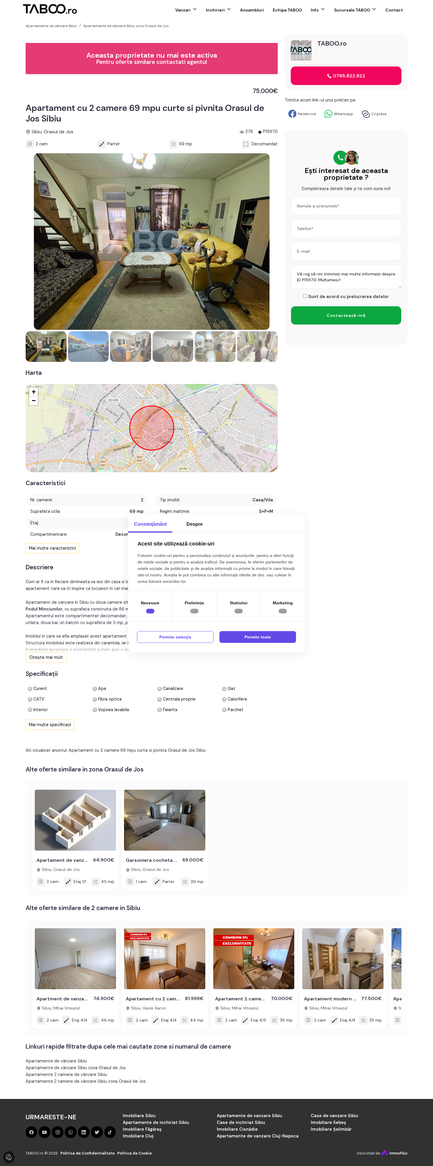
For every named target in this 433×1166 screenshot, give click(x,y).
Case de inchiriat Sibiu (241, 1122)
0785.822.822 (348, 76)
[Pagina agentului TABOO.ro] (301, 50)
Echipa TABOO (287, 10)
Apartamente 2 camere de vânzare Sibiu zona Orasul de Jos (86, 1081)
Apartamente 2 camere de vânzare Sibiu (66, 1074)
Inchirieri (215, 10)
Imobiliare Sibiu (139, 1115)
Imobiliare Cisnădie (237, 1129)
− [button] (34, 400)
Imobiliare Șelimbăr (331, 1129)
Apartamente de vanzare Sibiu (249, 1115)
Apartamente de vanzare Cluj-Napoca (258, 1136)
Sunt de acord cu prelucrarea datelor (348, 296)
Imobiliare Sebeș (328, 1122)
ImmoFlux (398, 1153)
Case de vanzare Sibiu (334, 1115)
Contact (394, 10)
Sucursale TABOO (352, 10)
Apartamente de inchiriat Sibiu (156, 1122)
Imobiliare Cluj (138, 1136)
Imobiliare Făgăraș (142, 1129)
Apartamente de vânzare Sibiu (56, 1061)
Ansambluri (252, 10)
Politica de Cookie (134, 1153)
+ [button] (34, 391)
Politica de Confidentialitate (87, 1153)
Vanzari (183, 10)
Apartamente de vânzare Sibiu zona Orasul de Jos (76, 1067)
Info (315, 10)
